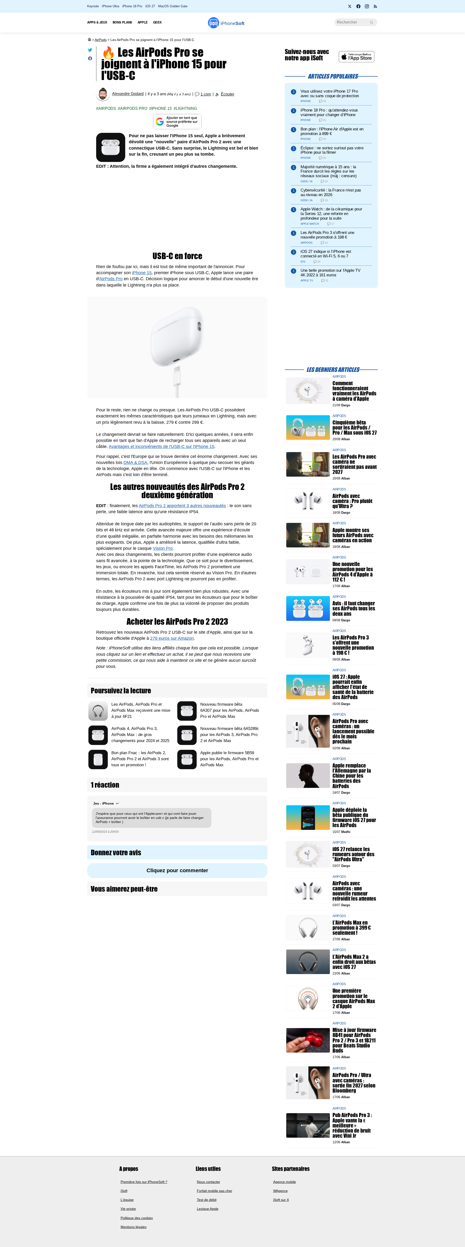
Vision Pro (163, 548)
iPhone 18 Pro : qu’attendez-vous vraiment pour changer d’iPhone (329, 112)
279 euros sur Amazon (172, 638)
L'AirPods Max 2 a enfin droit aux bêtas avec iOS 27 (354, 961)
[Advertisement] (177, 211)
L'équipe (127, 1200)
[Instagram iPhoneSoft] (366, 7)
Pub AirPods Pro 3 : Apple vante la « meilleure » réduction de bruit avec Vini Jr (352, 1125)
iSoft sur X (281, 1200)
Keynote (93, 6)
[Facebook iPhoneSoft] (358, 7)
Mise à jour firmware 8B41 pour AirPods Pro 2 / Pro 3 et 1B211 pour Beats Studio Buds (354, 1040)
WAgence (280, 1191)
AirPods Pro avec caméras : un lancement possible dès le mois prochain (353, 731)
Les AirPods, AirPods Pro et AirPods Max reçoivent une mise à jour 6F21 (140, 710)
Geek (157, 22)
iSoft (124, 1191)
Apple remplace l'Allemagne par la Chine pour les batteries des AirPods (352, 776)
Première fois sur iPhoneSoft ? (144, 1181)
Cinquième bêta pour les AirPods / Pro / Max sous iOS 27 (355, 427)
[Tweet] (90, 51)
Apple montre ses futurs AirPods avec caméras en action (353, 535)
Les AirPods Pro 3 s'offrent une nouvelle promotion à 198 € (327, 235)
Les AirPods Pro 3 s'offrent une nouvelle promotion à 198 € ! (353, 645)
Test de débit (207, 1200)
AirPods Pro (133, 108)
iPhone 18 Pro (132, 6)
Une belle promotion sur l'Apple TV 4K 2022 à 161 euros (330, 272)
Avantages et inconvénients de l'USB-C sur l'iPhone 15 (161, 446)
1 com (206, 94)
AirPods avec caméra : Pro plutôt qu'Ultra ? (352, 500)
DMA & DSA (135, 462)
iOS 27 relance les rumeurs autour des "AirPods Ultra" (353, 854)
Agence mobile (284, 1181)
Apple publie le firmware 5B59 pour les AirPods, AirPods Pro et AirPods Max (229, 759)
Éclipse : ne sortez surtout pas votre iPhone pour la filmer (332, 150)
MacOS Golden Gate (172, 6)
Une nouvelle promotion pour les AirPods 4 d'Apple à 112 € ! (353, 571)
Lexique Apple (207, 1209)
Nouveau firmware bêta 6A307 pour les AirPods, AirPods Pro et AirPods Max (229, 710)
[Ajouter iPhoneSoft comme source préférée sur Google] (177, 121)
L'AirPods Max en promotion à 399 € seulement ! (352, 927)
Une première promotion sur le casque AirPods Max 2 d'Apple (354, 998)
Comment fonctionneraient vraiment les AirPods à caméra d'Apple (354, 391)
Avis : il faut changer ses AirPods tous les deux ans (354, 608)
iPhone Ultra (110, 6)
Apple (143, 22)
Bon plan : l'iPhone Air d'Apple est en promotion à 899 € (332, 131)
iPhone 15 (161, 108)
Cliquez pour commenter (177, 870)
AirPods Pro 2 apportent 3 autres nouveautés (182, 505)
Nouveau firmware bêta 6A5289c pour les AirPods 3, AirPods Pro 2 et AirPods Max (229, 734)
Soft (232, 23)
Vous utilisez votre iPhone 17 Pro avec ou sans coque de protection (330, 93)
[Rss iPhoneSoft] (375, 7)
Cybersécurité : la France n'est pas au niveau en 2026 (331, 192)
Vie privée (128, 1209)
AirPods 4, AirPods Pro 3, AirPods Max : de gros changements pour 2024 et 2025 (140, 734)
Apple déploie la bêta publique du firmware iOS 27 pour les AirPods (354, 817)
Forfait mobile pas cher (214, 1191)
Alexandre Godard (128, 94)
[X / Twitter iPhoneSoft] (350, 7)
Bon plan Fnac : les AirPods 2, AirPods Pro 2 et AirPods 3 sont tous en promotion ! (140, 759)
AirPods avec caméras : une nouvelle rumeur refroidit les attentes (354, 891)
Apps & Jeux (97, 22)
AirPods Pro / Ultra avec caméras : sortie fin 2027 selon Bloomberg (354, 1082)
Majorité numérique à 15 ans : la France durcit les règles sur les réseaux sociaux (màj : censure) (328, 171)
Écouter (227, 94)
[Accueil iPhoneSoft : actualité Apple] (89, 40)
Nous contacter (208, 1181)
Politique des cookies (137, 1218)
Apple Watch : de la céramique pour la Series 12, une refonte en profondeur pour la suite (331, 214)
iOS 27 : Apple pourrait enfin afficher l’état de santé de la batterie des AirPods (353, 687)
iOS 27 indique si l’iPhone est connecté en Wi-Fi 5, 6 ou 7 (326, 253)
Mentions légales (134, 1227)
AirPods (101, 40)
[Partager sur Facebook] (90, 59)
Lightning (186, 108)
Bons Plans (122, 22)
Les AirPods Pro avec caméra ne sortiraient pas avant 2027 (355, 464)
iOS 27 (150, 6)
